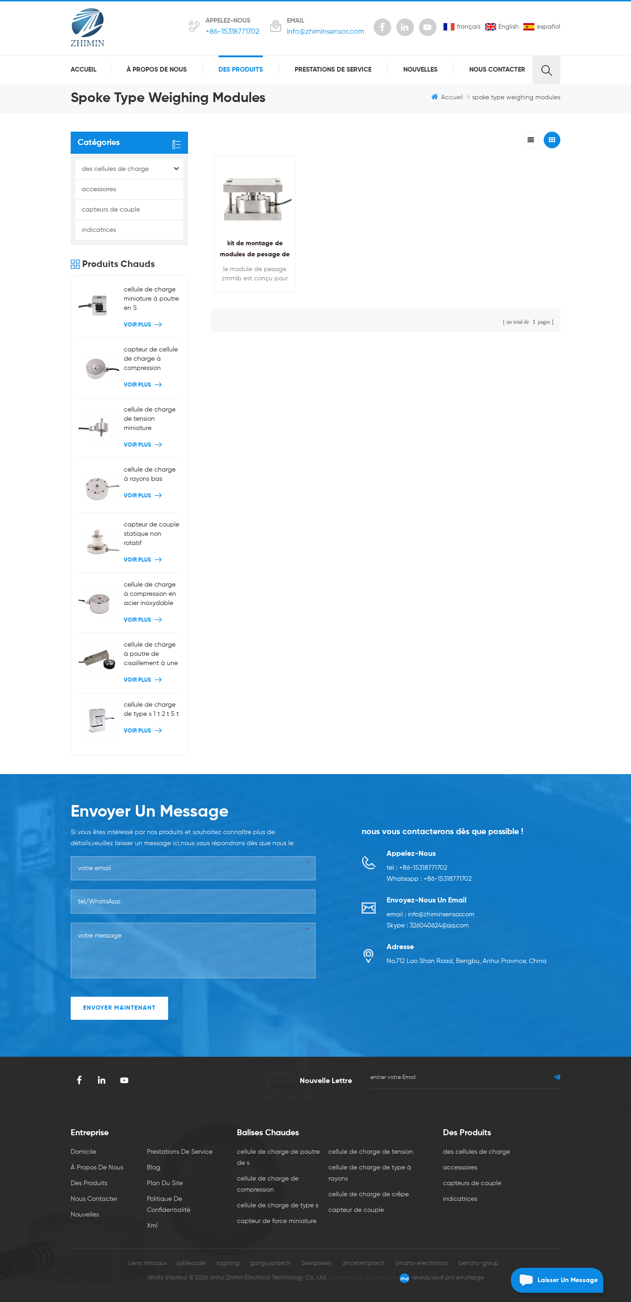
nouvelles (420, 70)
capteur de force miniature (276, 1221)
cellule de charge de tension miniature (150, 418)
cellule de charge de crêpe (368, 1194)
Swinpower (317, 1263)
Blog (153, 1167)
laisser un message (568, 1280)
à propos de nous (157, 70)
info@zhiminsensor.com (325, 32)
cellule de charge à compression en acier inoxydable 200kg (150, 594)
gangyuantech (270, 1263)
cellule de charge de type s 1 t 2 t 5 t (151, 709)
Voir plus (252, 298)
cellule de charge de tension (370, 1152)
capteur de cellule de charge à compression (151, 358)
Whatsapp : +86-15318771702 (429, 879)
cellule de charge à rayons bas (150, 474)
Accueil (84, 70)
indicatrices (99, 230)
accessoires (99, 189)
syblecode (191, 1263)
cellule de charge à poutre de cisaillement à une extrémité (151, 655)
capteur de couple (356, 1210)
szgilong (228, 1263)
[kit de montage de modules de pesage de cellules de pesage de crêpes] (254, 196)
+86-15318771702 (232, 32)
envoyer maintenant (119, 1008)
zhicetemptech (363, 1263)
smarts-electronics (421, 1263)
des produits (240, 70)
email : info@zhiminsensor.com (430, 914)
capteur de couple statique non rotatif (151, 533)
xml (152, 1226)
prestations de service (333, 70)
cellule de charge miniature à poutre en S (151, 298)
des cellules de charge (115, 169)
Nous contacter (497, 70)
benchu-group (478, 1263)
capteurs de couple (111, 209)
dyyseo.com (381, 1278)
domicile (83, 1152)
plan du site (165, 1183)
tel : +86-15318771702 (417, 868)
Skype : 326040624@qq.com (428, 925)
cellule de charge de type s (277, 1205)
